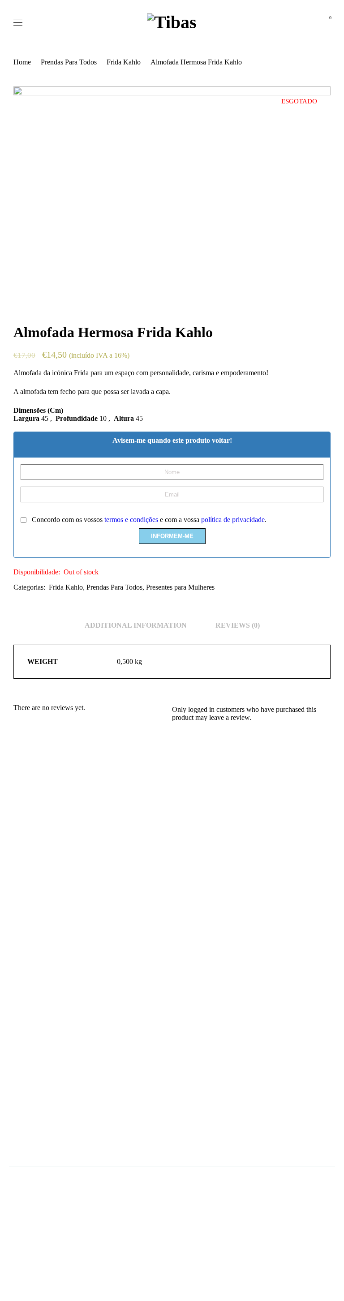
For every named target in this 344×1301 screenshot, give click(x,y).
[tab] (136, 625)
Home (22, 62)
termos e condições (131, 519)
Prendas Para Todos (69, 62)
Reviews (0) (237, 625)
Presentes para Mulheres (180, 587)
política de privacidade (233, 519)
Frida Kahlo (124, 62)
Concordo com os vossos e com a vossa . (148, 519)
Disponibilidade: (36, 572)
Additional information (136, 625)
